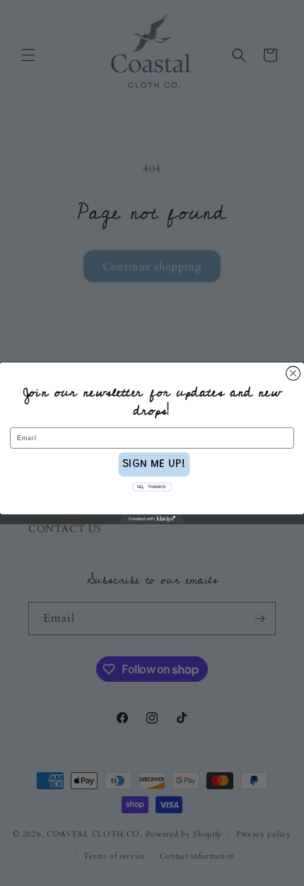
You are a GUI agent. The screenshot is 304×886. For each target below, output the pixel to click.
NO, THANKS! (152, 487)
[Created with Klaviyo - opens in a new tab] (152, 519)
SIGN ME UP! (154, 465)
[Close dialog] (293, 373)
